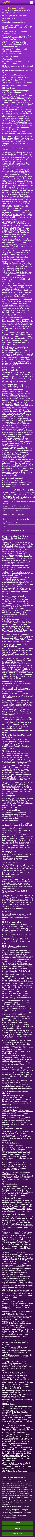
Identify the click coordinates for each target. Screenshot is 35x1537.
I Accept (17, 1522)
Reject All (17, 1528)
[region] (17, 1504)
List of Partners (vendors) (9, 1517)
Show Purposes (17, 1533)
